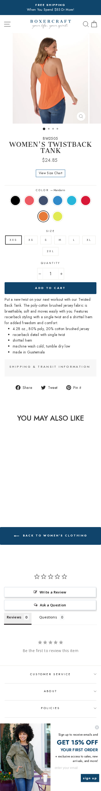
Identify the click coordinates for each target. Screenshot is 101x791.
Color (50, 190)
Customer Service (50, 674)
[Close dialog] (97, 727)
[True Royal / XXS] (24, 495)
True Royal (57, 200)
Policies (50, 708)
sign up (90, 778)
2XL (50, 251)
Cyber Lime (57, 216)
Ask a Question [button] (53, 605)
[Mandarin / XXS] (17, 500)
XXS (13, 240)
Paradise (29, 200)
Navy (43, 200)
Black (15, 200)
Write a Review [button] (53, 592)
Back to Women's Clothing (54, 536)
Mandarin (43, 216)
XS (31, 240)
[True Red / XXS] (11, 500)
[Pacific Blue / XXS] (30, 495)
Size (50, 231)
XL (89, 240)
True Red (85, 200)
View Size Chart (50, 173)
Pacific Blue (71, 200)
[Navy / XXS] (17, 495)
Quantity (50, 263)
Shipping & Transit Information (49, 366)
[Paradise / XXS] (11, 495)
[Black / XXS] (5, 495)
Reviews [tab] (14, 617)
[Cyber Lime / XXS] (24, 500)
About (50, 691)
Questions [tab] (48, 617)
